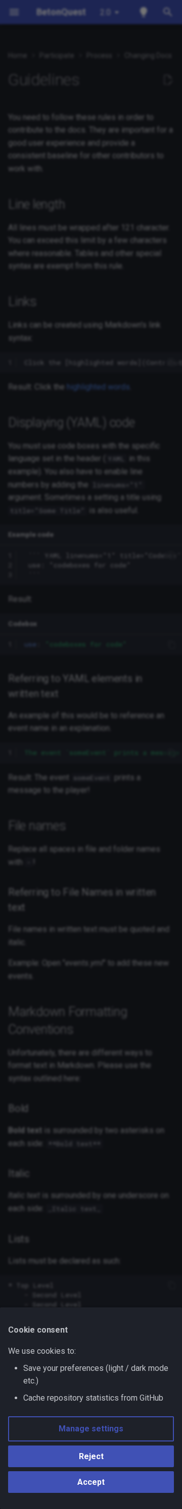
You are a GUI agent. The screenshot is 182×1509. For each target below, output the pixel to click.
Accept (91, 1482)
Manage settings (91, 1428)
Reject (91, 1456)
